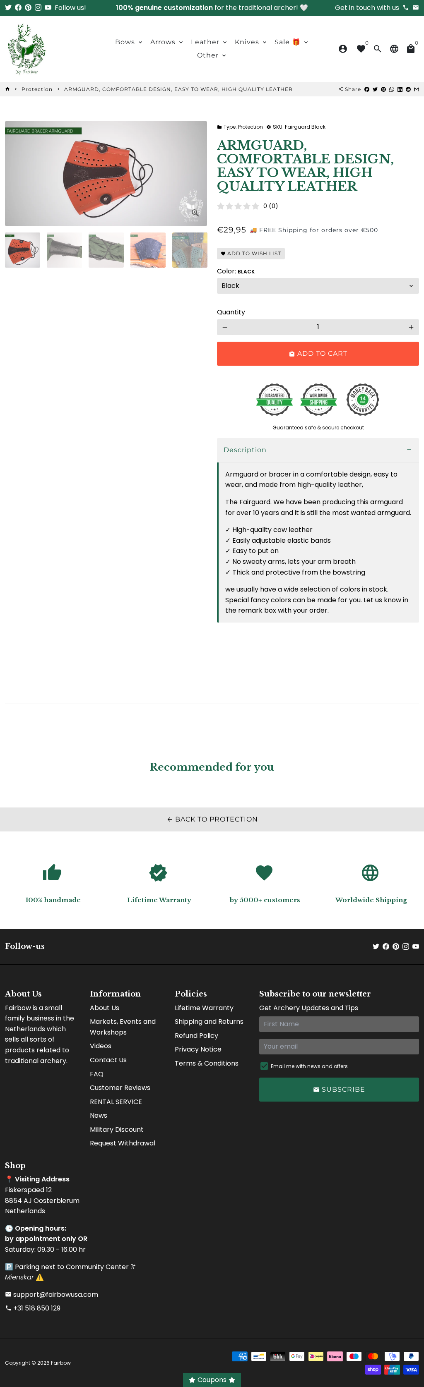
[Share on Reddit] (408, 89)
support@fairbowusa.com (51, 1294)
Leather (209, 42)
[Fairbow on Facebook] (18, 7)
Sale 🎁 (292, 42)
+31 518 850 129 (32, 1308)
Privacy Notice (198, 1049)
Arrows (167, 42)
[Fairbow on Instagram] (38, 7)
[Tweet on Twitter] (375, 89)
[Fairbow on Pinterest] (28, 7)
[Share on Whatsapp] (391, 89)
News (98, 1115)
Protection (37, 89)
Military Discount (117, 1129)
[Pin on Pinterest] (383, 89)
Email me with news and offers (309, 1066)
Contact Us (108, 1060)
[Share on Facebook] (366, 89)
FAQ (97, 1074)
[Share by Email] (416, 89)
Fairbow (61, 1362)
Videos (100, 1046)
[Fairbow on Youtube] (48, 7)
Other (212, 55)
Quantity (231, 312)
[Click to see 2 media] (64, 250)
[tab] (318, 450)
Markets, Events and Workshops (123, 1027)
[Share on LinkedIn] (400, 89)
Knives (251, 42)
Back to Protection (212, 819)
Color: (236, 271)
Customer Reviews (120, 1087)
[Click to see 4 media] (148, 250)
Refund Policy (196, 1035)
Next (196, 174)
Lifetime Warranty (204, 1008)
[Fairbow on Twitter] (8, 7)
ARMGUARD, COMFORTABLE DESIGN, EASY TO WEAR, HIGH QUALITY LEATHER (178, 89)
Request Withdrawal (122, 1143)
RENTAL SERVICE (116, 1102)
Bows (129, 42)
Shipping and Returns (209, 1021)
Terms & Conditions (206, 1063)
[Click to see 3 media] (106, 250)
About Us (104, 1008)
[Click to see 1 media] (22, 250)
